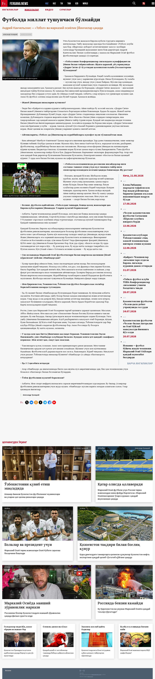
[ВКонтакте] (31, 402)
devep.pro (90, 676)
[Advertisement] (77, 424)
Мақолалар (32, 10)
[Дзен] (40, 402)
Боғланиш (8, 670)
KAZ (46, 3)
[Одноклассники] (36, 402)
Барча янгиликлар (140, 363)
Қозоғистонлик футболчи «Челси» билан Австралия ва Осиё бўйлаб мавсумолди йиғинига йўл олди (138, 326)
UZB (76, 3)
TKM (69, 3)
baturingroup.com (96, 674)
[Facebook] (49, 402)
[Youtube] (54, 402)
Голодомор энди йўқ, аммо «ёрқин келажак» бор (18, 628)
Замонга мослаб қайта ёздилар (93, 628)
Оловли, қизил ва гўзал (55, 626)
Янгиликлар (10, 10)
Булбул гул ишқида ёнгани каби (134, 628)
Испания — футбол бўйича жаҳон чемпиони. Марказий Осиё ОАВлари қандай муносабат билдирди (137, 351)
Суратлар (65, 10)
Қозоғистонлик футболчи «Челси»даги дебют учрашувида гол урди (137, 304)
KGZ (54, 3)
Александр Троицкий (10, 34)
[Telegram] (45, 402)
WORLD (85, 3)
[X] (27, 402)
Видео (49, 10)
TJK (61, 3)
